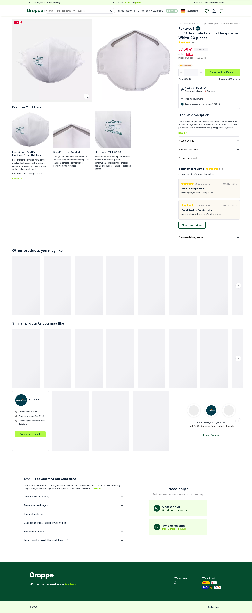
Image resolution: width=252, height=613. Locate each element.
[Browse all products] (30, 431)
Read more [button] (17, 179)
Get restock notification (222, 72)
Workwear (130, 11)
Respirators (195, 24)
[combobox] (79, 11)
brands (128, 2)
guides (138, 2)
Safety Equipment (154, 11)
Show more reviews (192, 225)
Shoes (121, 11)
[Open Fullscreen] (86, 96)
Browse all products (30, 434)
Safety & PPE (183, 24)
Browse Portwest (211, 435)
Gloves (141, 11)
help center (96, 488)
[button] (111, 11)
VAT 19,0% (199, 49)
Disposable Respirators (211, 24)
